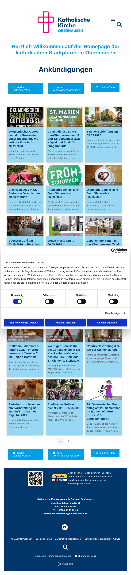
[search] (119, 24)
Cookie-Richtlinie (43, 539)
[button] (113, 19)
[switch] (49, 301)
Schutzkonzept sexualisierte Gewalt (102, 539)
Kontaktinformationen (21, 539)
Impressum (40, 556)
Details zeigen (113, 313)
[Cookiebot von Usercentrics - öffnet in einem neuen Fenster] (113, 250)
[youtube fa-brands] (64, 527)
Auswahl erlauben (65, 322)
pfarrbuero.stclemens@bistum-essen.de (65, 513)
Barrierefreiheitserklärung (68, 539)
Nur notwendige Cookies (24, 322)
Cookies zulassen (107, 322)
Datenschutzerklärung (60, 556)
